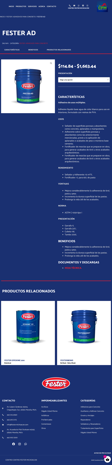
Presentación (65, 73)
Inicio (11, 6)
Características (12, 49)
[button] (51, 63)
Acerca (41, 6)
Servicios (32, 6)
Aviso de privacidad (102, 453)
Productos (21, 6)
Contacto (51, 6)
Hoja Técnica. (73, 268)
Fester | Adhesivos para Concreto (20, 16)
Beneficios (33, 49)
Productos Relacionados (59, 49)
